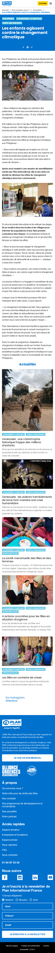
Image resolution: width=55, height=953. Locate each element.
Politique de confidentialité (30, 946)
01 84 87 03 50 (10, 862)
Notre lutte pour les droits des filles (20, 793)
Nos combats (9, 798)
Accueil (5, 10)
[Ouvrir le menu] (50, 3)
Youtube (50, 877)
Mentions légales (12, 946)
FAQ (4, 849)
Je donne (42, 3)
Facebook (4, 877)
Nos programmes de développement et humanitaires (22, 805)
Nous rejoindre (9, 844)
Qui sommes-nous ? (21, 10)
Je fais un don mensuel (27, 757)
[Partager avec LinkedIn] (27, 47)
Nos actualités (9, 811)
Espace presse (9, 839)
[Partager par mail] (31, 47)
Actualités (37, 10)
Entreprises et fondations (15, 834)
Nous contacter (10, 854)
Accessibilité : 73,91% (27, 949)
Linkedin (35, 877)
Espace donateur (11, 829)
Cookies (46, 946)
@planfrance (11, 700)
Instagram (20, 877)
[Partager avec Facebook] (23, 47)
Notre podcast (9, 816)
